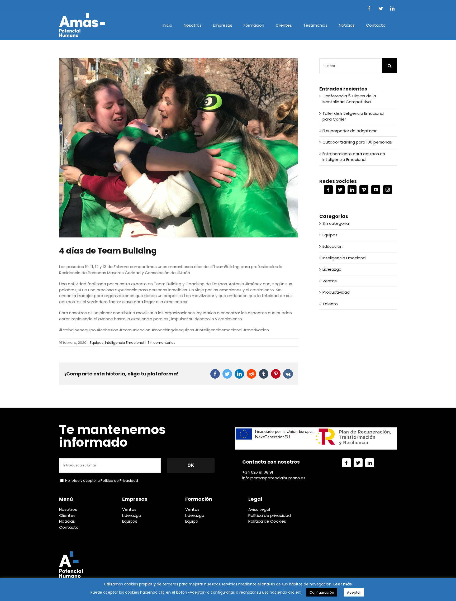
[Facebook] (328, 189)
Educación (332, 246)
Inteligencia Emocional (124, 342)
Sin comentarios (161, 342)
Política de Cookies (267, 521)
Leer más (342, 584)
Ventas (329, 281)
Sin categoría (335, 223)
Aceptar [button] (354, 592)
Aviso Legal (259, 509)
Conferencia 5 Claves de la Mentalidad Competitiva (349, 99)
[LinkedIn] (352, 189)
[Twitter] (340, 189)
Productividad (336, 292)
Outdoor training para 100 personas (357, 142)
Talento (330, 304)
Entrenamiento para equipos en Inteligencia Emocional (353, 157)
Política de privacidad (269, 515)
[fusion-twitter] (358, 462)
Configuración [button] (322, 592)
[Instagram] (387, 189)
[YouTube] (375, 189)
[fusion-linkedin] (369, 462)
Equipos (96, 342)
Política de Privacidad (119, 480)
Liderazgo (331, 269)
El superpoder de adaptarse (350, 130)
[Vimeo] (363, 189)
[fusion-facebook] (346, 462)
